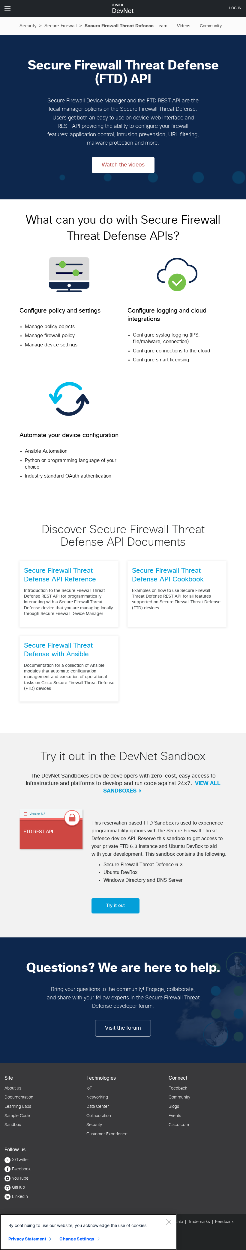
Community (211, 26)
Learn (161, 26)
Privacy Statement (27, 1238)
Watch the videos (123, 165)
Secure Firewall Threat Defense (119, 26)
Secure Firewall (60, 26)
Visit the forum (123, 1028)
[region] (88, 1232)
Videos (183, 26)
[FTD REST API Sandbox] (51, 828)
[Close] (169, 1222)
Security (28, 26)
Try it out (115, 905)
